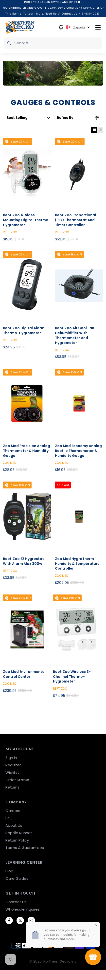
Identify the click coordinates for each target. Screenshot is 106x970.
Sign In (11, 757)
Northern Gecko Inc (60, 961)
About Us (13, 825)
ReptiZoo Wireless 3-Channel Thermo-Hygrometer (72, 676)
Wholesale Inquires (22, 909)
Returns (12, 787)
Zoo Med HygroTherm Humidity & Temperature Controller (77, 564)
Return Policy (17, 840)
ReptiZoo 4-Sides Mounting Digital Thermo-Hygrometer (26, 220)
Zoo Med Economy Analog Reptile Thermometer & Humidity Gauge (78, 451)
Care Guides (16, 878)
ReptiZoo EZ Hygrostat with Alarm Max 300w (23, 561)
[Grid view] (94, 130)
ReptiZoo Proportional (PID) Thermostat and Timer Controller (75, 220)
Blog (9, 871)
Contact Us (16, 901)
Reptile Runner (18, 832)
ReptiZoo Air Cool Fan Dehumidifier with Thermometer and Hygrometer (74, 335)
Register (13, 765)
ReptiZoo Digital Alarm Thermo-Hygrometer (23, 330)
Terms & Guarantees (24, 847)
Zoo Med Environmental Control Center (24, 674)
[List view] (100, 130)
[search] (53, 43)
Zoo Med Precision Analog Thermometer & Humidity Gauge (26, 451)
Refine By (65, 117)
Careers (12, 810)
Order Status (17, 779)
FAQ (9, 818)
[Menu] (98, 27)
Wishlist (12, 772)
